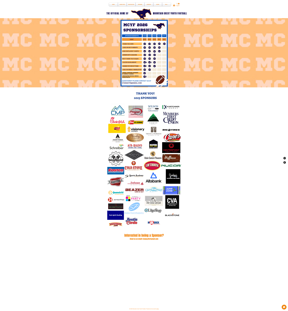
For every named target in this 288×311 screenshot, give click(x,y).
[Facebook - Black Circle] (284, 162)
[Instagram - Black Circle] (284, 158)
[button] (178, 3)
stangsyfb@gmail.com (150, 239)
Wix (158, 308)
